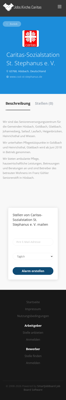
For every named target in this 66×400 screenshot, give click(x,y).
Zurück (13, 23)
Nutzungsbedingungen (33, 316)
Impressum (33, 309)
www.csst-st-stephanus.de (26, 76)
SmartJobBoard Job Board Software (42, 387)
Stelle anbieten (33, 333)
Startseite (33, 302)
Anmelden (33, 340)
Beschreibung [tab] (18, 103)
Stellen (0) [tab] (44, 103)
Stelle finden (33, 356)
